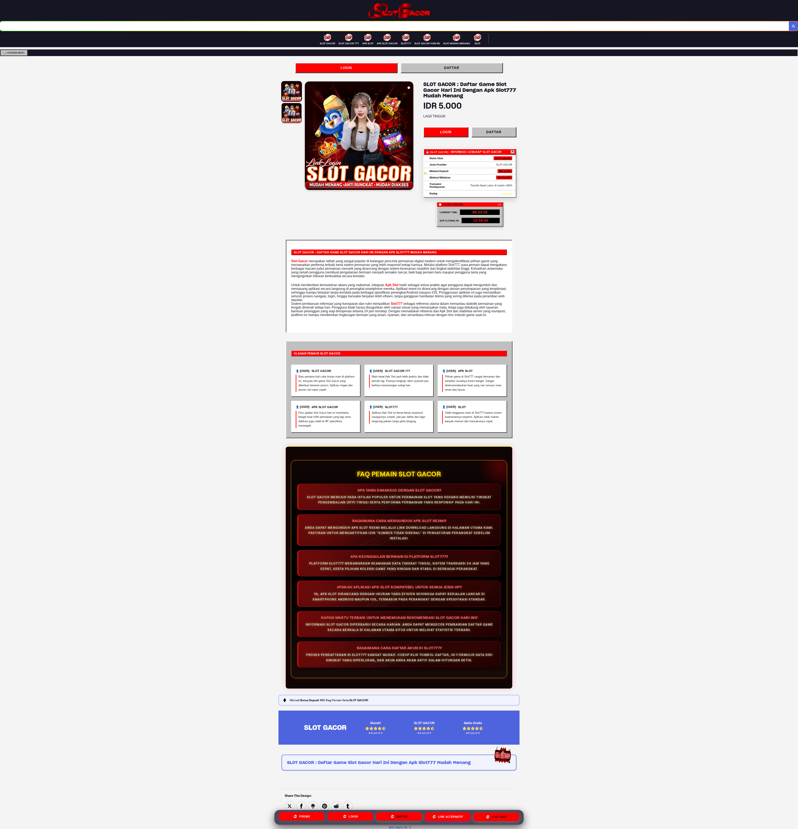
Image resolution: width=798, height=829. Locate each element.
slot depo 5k (398, 827)
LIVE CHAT (499, 816)
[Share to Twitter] (290, 806)
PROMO (304, 816)
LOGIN (346, 68)
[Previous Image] (308, 136)
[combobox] (394, 26)
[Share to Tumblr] (348, 806)
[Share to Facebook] (301, 806)
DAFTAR (451, 68)
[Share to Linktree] (313, 806)
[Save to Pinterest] (325, 806)
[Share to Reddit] (336, 806)
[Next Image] (410, 136)
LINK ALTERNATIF (450, 816)
